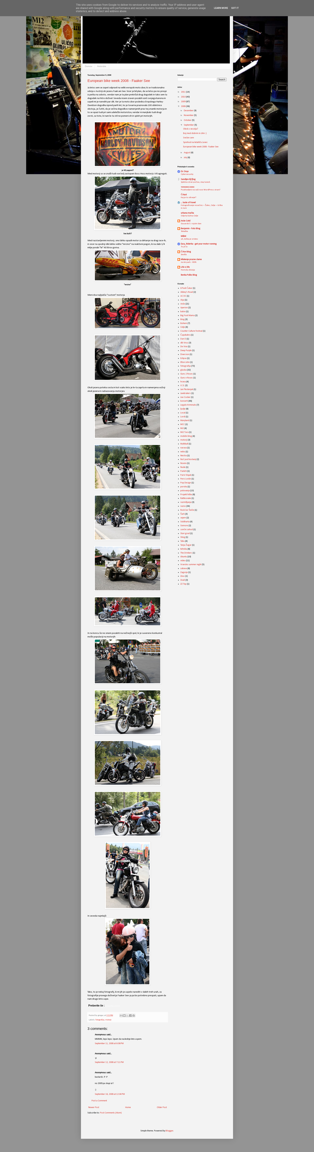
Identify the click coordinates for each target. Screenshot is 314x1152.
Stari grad (185, 533)
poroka (183, 486)
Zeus (182, 576)
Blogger (169, 1131)
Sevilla (184, 254)
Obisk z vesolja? (190, 129)
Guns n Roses (186, 378)
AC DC (183, 296)
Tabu (182, 541)
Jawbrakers (185, 393)
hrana (183, 382)
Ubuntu (183, 556)
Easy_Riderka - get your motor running (199, 244)
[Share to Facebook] (130, 1015)
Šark (182, 514)
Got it (235, 8)
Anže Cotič (186, 221)
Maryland (184, 420)
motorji (108, 1020)
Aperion (184, 307)
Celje (182, 327)
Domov (88, 66)
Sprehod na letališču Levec (195, 142)
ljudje (182, 409)
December (189, 110)
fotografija (100, 1020)
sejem (183, 518)
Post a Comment (99, 1101)
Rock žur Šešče (187, 510)
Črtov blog (186, 252)
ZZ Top (183, 584)
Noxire (183, 463)
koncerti (184, 401)
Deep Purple (186, 350)
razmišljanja (185, 502)
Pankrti (183, 471)
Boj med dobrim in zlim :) (195, 133)
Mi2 (182, 428)
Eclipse (183, 358)
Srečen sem (188, 138)
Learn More (221, 8)
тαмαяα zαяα (187, 187)
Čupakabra (185, 335)
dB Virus (184, 343)
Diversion (184, 354)
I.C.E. (182, 385)
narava (183, 448)
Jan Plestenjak (186, 389)
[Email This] (121, 1015)
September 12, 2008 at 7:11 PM (109, 1062)
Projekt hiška (186, 494)
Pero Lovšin (185, 479)
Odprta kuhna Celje (189, 216)
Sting (182, 537)
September (189, 125)
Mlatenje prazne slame (191, 259)
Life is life (185, 267)
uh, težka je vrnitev (189, 239)
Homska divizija (188, 270)
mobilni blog (186, 436)
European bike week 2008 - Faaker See (118, 81)
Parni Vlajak (185, 475)
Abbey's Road (186, 292)
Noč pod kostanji (188, 459)
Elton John (185, 362)
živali (182, 580)
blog (182, 319)
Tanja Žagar (186, 545)
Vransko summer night (190, 564)
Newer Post (93, 1107)
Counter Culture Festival (191, 331)
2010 (183, 97)
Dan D (183, 339)
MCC (182, 424)
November (189, 115)
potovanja (185, 490)
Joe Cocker (185, 397)
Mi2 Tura (184, 432)
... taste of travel (188, 202)
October (188, 120)
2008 (183, 106)
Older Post (162, 1107)
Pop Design (185, 483)
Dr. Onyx (185, 171)
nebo (182, 451)
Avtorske (101, 66)
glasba (183, 370)
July (186, 157)
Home (128, 1107)
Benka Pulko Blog (189, 275)
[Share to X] (127, 1015)
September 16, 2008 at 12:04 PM (110, 1094)
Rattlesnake (185, 498)
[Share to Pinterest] (133, 1015)
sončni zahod (186, 529)
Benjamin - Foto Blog (190, 228)
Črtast (184, 194)
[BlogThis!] (124, 1015)
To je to (184, 247)
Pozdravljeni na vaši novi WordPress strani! (200, 190)
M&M (183, 236)
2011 (183, 92)
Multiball (184, 444)
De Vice (183, 346)
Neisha (183, 455)
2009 (183, 101)
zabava (183, 568)
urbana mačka (187, 213)
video (183, 560)
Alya (182, 300)
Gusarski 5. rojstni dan (191, 224)
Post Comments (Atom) (111, 1113)
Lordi (182, 417)
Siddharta (185, 521)
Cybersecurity (187, 174)
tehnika (183, 549)
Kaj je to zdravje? (188, 197)
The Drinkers (186, 553)
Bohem (183, 323)
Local (182, 413)
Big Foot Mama (187, 315)
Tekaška (184, 231)
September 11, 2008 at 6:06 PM (109, 1043)
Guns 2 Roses (186, 374)
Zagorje (184, 572)
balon (183, 311)
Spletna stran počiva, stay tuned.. (196, 182)
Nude (182, 467)
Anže (182, 304)
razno (183, 506)
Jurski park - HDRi (188, 262)
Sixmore (184, 525)
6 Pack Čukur (186, 288)
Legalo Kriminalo (188, 405)
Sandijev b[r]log (188, 179)
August (187, 152)
